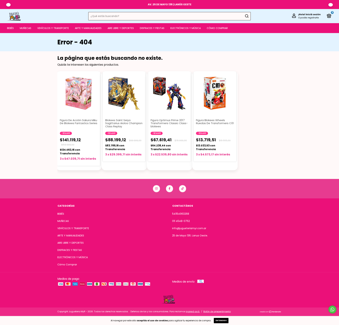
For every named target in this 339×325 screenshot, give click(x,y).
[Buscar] (246, 16)
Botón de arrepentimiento (217, 311)
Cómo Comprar (217, 28)
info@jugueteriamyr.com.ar (189, 228)
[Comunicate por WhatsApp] (332, 310)
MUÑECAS (25, 28)
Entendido (221, 320)
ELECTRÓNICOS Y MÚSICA (185, 28)
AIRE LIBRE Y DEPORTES (121, 28)
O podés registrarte (308, 17)
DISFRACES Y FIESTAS (152, 28)
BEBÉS (10, 28)
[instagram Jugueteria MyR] (156, 188)
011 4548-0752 (181, 221)
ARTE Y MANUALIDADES (88, 28)
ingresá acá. (193, 311)
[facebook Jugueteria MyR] (169, 188)
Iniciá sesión (313, 14)
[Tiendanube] (271, 312)
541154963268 (180, 214)
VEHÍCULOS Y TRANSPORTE (53, 28)
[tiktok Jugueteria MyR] (182, 188)
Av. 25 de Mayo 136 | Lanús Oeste (169, 4)
